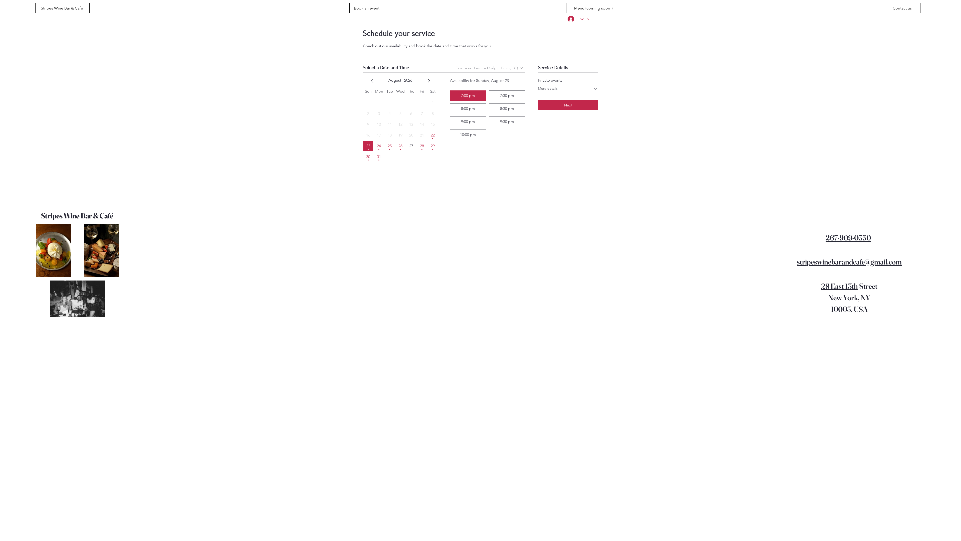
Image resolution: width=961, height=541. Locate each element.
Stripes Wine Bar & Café (77, 215)
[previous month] (372, 81)
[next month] (429, 81)
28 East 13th (839, 286)
